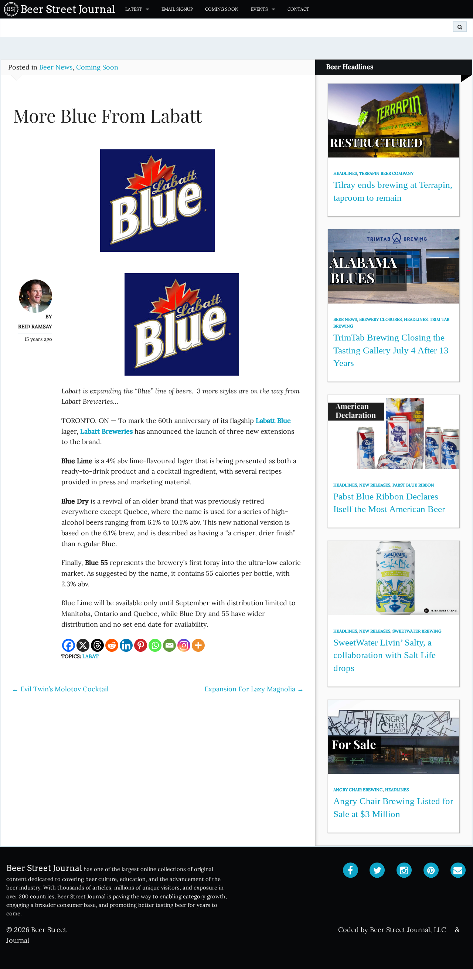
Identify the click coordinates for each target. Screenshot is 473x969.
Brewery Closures (380, 319)
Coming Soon (221, 9)
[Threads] (97, 645)
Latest (133, 9)
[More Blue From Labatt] (157, 204)
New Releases (374, 485)
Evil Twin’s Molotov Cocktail (60, 689)
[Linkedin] (126, 645)
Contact (298, 9)
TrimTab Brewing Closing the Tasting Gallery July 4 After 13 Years (391, 350)
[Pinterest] (140, 645)
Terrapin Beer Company (386, 173)
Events (259, 9)
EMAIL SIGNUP (177, 9)
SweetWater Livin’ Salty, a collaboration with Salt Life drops (384, 655)
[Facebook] (68, 645)
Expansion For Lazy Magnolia (254, 689)
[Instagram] (183, 645)
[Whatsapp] (155, 645)
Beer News (55, 67)
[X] (82, 645)
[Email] (169, 645)
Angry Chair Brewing (358, 789)
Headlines (345, 173)
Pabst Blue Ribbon (413, 485)
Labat (90, 656)
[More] (198, 645)
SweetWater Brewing (417, 631)
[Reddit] (111, 645)
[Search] (460, 26)
